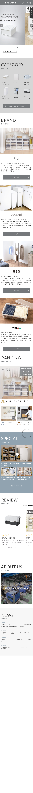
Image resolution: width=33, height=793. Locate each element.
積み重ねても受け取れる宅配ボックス (26, 423)
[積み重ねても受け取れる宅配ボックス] (24, 413)
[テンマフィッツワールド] (10, 2)
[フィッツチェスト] (8, 413)
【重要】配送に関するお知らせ (10, 52)
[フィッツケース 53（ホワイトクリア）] (16, 382)
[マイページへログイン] (23, 3)
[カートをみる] (30, 3)
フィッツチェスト (10, 422)
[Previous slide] (1, 25)
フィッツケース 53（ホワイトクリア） (17, 401)
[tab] (9, 47)
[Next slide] (31, 25)
